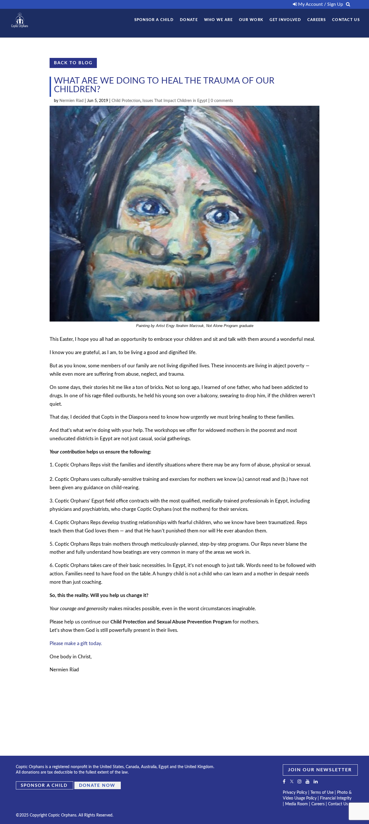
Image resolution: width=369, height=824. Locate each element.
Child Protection (126, 101)
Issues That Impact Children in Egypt (174, 101)
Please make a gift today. (76, 643)
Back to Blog (73, 63)
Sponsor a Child (44, 785)
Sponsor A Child (154, 20)
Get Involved (285, 20)
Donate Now (97, 785)
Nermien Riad (71, 101)
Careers (316, 20)
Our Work (251, 20)
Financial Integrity (335, 798)
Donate (189, 20)
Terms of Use (322, 793)
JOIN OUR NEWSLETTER (320, 770)
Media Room (296, 804)
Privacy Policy (295, 793)
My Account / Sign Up (320, 4)
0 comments (222, 101)
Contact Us (346, 20)
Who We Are (218, 20)
